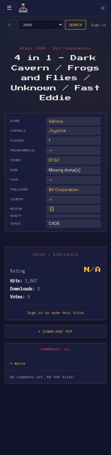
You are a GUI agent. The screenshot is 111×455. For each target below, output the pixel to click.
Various (56, 121)
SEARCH (75, 24)
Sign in (98, 24)
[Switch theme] (103, 8)
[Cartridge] (52, 208)
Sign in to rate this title (55, 312)
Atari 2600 (32, 48)
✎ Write (17, 363)
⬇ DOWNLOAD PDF (55, 331)
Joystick (57, 130)
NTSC (54, 160)
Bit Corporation (64, 189)
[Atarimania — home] (23, 8)
